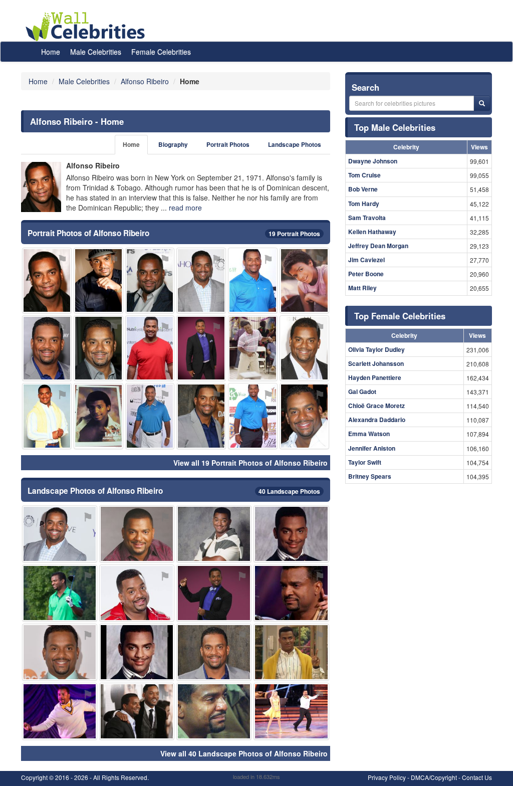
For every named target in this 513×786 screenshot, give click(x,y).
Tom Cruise (364, 174)
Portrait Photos (227, 144)
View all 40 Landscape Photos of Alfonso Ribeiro (244, 753)
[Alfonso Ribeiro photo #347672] (291, 593)
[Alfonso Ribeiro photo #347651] (47, 348)
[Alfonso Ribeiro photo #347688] (59, 652)
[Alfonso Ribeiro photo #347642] (304, 416)
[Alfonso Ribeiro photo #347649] (98, 348)
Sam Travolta (367, 217)
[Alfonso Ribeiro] (41, 187)
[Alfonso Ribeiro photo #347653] (59, 533)
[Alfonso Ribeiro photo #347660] (201, 348)
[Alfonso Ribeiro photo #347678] (291, 711)
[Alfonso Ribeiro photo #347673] (136, 711)
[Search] (481, 103)
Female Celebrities (161, 52)
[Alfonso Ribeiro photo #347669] (253, 416)
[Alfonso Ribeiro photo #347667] (59, 711)
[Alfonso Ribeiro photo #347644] (136, 652)
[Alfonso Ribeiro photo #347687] (253, 348)
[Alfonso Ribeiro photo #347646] (98, 280)
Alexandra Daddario (376, 419)
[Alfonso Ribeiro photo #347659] (213, 593)
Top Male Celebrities (394, 127)
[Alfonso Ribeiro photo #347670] (59, 593)
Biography (173, 144)
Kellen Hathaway (372, 231)
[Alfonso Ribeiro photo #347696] (304, 280)
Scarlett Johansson (376, 363)
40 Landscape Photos (289, 491)
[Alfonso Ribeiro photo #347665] (150, 280)
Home (50, 52)
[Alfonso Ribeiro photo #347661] (291, 652)
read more (185, 208)
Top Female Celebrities (399, 316)
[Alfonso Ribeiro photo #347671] (304, 348)
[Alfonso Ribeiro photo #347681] (47, 280)
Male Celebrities (95, 52)
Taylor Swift (364, 462)
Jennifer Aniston (371, 448)
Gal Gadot (362, 391)
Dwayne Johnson (372, 160)
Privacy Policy (387, 777)
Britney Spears (369, 476)
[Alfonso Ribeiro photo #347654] (150, 416)
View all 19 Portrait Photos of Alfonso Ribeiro (250, 463)
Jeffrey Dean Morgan (378, 245)
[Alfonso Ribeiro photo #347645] (213, 652)
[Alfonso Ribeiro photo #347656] (150, 348)
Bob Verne (363, 188)
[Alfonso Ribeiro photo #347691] (136, 593)
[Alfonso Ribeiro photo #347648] (201, 280)
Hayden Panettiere (374, 377)
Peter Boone (366, 273)
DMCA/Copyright (434, 777)
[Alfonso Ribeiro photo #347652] (213, 533)
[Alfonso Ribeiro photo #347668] (253, 280)
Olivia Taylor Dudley (376, 349)
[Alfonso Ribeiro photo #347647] (136, 533)
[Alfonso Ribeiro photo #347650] (47, 416)
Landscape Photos (294, 144)
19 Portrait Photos (294, 233)
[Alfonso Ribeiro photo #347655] (201, 416)
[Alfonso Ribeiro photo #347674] (213, 711)
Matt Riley (362, 287)
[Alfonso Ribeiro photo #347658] (291, 533)
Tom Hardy (363, 203)
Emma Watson (369, 433)
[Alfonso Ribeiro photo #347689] (98, 416)
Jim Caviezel (366, 259)
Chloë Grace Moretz (376, 405)
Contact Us (477, 777)
